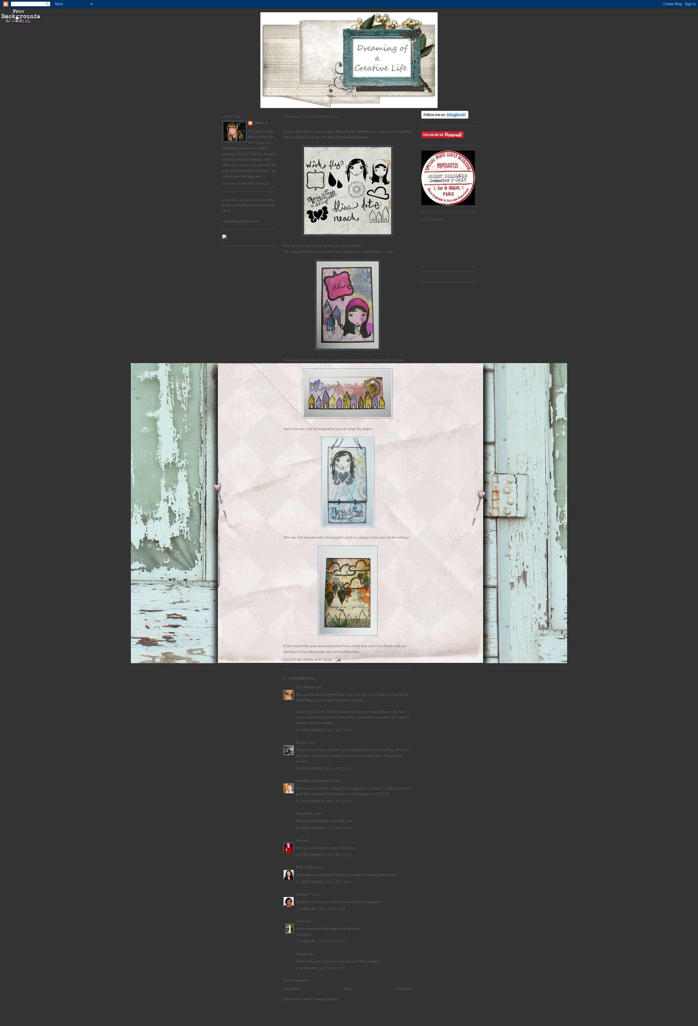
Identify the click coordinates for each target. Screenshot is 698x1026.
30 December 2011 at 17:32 (324, 854)
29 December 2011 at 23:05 (324, 800)
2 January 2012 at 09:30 (320, 941)
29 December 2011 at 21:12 (324, 768)
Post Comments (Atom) (321, 999)
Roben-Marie (305, 867)
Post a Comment (296, 980)
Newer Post (292, 988)
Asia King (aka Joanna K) (314, 780)
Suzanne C (304, 894)
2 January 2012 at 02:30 (320, 908)
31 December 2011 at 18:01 (324, 881)
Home (348, 988)
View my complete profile (246, 183)
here (364, 645)
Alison (301, 953)
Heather (301, 742)
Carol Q (261, 122)
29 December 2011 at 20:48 (324, 730)
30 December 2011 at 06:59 (324, 827)
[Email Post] (338, 659)
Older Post (404, 988)
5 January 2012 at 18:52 (320, 968)
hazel (300, 921)
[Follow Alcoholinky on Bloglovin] (444, 117)
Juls (299, 840)
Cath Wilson (305, 686)
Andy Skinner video (378, 251)
